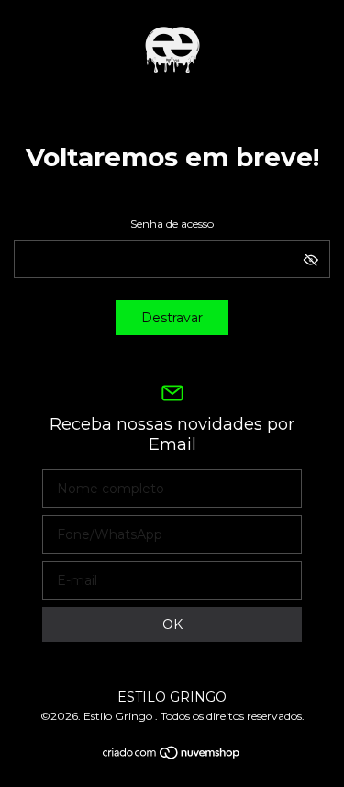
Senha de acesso (172, 223)
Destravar (172, 317)
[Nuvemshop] (172, 756)
